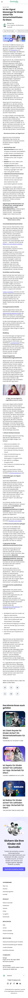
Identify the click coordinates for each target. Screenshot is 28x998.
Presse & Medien (7, 930)
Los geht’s (5, 914)
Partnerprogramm (8, 891)
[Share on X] (11, 687)
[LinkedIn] (20, 983)
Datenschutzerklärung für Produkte (13, 942)
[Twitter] (11, 983)
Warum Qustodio (8, 903)
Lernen (5, 928)
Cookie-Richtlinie (7, 947)
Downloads (6, 917)
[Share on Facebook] (5, 687)
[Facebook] (14, 983)
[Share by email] (11, 694)
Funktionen (6, 905)
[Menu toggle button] (2, 2)
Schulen (5, 908)
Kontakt (5, 894)
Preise (4, 911)
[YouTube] (17, 983)
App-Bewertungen (9, 31)
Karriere (5, 889)
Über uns (5, 886)
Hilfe (4, 925)
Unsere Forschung (8, 933)
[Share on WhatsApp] (5, 694)
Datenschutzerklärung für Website (12, 944)
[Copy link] (17, 694)
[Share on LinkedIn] (17, 687)
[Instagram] (8, 983)
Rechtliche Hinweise (8, 950)
